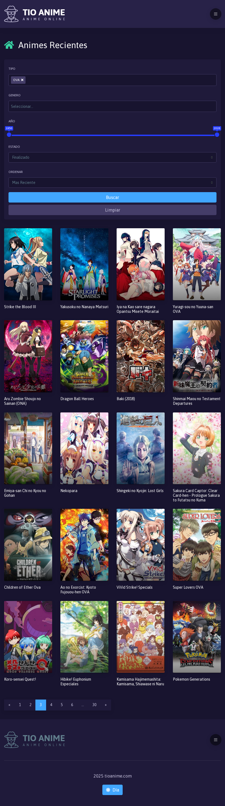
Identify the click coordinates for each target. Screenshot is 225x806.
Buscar (112, 197)
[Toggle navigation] (215, 14)
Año (12, 121)
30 (94, 705)
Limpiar (112, 209)
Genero (15, 95)
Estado (14, 147)
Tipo (12, 69)
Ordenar (16, 172)
